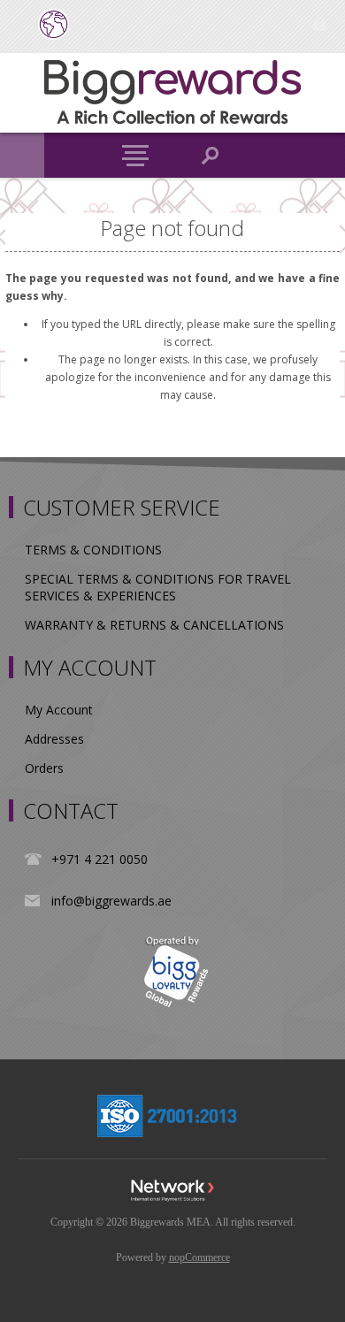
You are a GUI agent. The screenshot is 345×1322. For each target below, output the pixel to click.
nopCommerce (199, 1257)
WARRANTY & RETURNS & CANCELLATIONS (154, 624)
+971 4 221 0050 (99, 859)
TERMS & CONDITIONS (93, 549)
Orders (44, 768)
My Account (59, 709)
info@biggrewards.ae (111, 900)
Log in (318, 24)
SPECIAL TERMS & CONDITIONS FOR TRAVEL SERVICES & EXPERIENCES (158, 587)
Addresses (54, 738)
